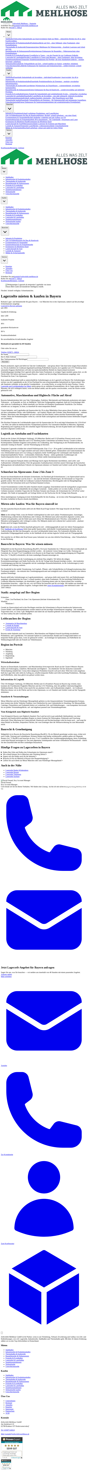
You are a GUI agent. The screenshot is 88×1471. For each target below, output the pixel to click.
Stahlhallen (10, 177)
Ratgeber (9, 138)
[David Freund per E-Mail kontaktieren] (44, 920)
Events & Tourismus (13, 630)
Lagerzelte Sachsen (12, 776)
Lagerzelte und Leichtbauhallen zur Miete (16, 386)
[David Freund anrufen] (44, 833)
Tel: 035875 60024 (8, 1430)
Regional (9, 144)
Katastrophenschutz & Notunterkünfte (42, 120)
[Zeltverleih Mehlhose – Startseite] (44, 164)
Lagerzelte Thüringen (13, 774)
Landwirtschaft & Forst (36, 124)
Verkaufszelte (42, 64)
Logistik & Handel (12, 625)
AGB (8, 1413)
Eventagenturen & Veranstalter (36, 117)
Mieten (8, 32)
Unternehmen (10, 1401)
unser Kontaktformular (55, 585)
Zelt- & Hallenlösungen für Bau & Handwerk (41, 115)
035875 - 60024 (10, 352)
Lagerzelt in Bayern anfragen (11, 306)
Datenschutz (10, 1411)
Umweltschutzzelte (43, 102)
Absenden (5, 362)
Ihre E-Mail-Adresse (8, 357)
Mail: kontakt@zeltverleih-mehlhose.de (15, 1434)
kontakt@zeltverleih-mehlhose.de (26, 26)
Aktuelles (9, 140)
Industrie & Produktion (32, 113)
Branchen (9, 104)
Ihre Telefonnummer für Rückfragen (14, 359)
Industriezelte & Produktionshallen (18, 179)
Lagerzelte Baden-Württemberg (17, 770)
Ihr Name (4, 354)
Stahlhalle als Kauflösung (14, 529)
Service (8, 130)
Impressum (9, 1409)
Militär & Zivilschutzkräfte (34, 128)
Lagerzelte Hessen (12, 772)
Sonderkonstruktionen (39, 98)
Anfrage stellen (6, 974)
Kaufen (8, 70)
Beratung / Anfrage (17, 148)
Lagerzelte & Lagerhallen (44, 57)
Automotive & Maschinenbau (16, 623)
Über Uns (9, 142)
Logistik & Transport (37, 126)
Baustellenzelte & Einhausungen (17, 183)
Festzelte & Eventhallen (42, 55)
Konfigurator (5, 148)
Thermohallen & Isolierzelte (16, 181)
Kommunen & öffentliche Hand (29, 122)
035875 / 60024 (16, 28)
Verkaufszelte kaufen (46, 100)
